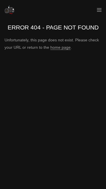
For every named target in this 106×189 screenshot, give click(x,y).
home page (60, 47)
